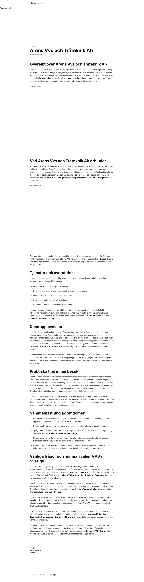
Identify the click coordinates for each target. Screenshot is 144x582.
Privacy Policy (35, 550)
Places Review (37, 3)
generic (33, 46)
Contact (33, 552)
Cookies (33, 548)
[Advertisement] (72, 25)
